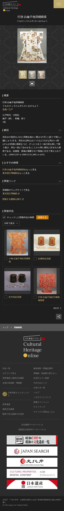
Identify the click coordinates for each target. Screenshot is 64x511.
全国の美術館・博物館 (12, 383)
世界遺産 (6, 404)
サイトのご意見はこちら (44, 412)
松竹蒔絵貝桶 (15, 297)
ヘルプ (36, 392)
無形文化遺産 (8, 409)
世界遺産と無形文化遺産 (13, 378)
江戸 (10, 109)
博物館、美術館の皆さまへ (45, 373)
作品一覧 (6, 368)
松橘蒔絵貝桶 (44, 259)
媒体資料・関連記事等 (43, 368)
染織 (5, 109)
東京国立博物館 (10, 173)
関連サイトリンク (41, 402)
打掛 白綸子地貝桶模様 (13, 169)
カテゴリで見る (9, 373)
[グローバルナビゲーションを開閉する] (59, 4)
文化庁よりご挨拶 (41, 378)
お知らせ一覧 (39, 388)
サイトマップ (39, 407)
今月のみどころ (40, 383)
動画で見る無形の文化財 (13, 414)
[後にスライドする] (57, 308)
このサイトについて (42, 397)
